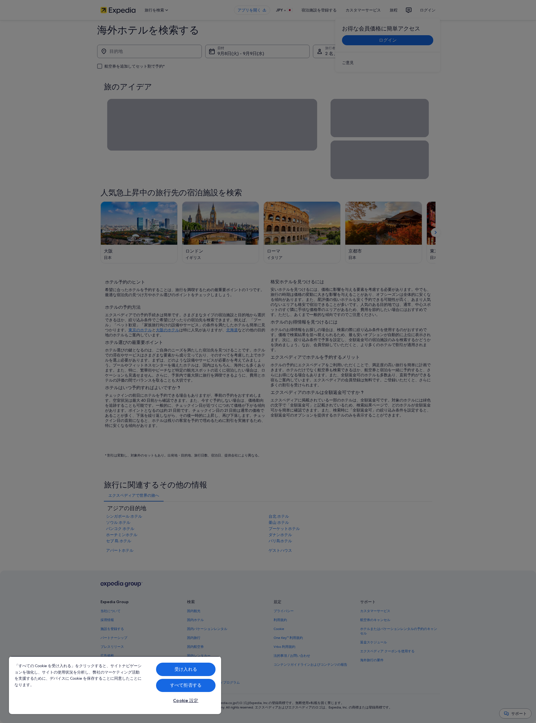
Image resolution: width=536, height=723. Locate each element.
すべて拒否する (186, 685)
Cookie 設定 (185, 700)
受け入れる (185, 669)
